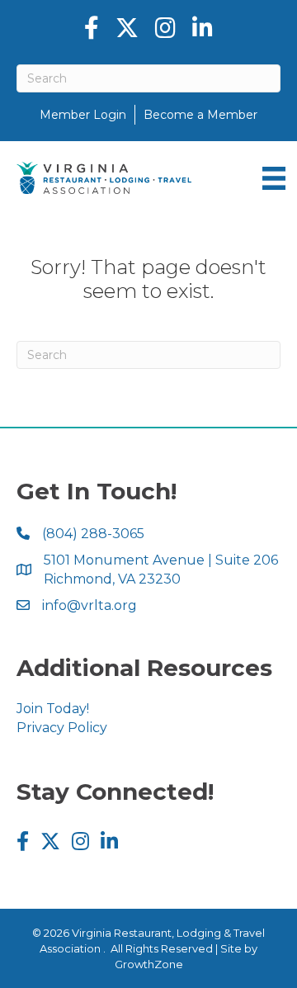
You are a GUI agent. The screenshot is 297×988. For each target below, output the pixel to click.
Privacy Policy (61, 727)
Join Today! (52, 708)
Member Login (83, 114)
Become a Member (200, 114)
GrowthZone (149, 964)
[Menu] (274, 178)
